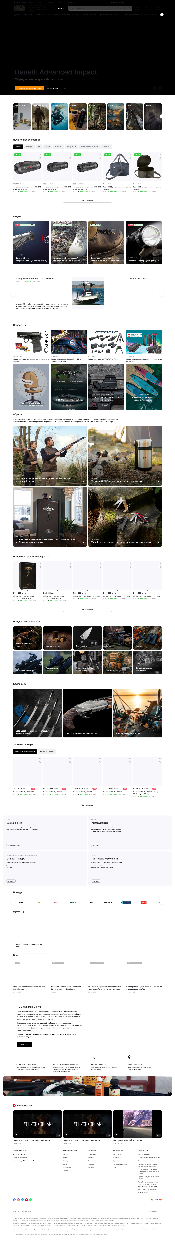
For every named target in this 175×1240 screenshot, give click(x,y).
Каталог (66, 1154)
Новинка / (58, 147)
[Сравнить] (40, 158)
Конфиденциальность (120, 1164)
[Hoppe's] (87, 1086)
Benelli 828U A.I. (53, 88)
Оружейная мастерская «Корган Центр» (29, 945)
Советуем (29, 147)
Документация (143, 1161)
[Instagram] (18, 1199)
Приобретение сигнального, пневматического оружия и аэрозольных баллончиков (148, 1184)
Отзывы (90, 1161)
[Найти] (129, 8)
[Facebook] (14, 1199)
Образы (65, 1170)
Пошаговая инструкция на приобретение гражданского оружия (148, 1171)
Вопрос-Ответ (143, 1192)
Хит (39, 147)
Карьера (91, 1164)
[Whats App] (30, 1199)
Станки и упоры (16, 858)
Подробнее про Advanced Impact (29, 88)
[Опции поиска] (120, 8)
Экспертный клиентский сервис (66, 1064)
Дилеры (91, 1167)
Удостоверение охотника (89, 147)
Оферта (115, 1167)
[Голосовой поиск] (124, 8)
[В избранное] (40, 154)
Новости (91, 1157)
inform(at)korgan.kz (20, 1157)
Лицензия (106, 147)
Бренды (65, 1161)
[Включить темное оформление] (161, 2)
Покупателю (143, 1150)
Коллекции (67, 1167)
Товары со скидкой (47, 751)
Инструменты (99, 822)
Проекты (116, 1161)
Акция (47, 147)
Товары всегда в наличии (26, 1064)
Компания (92, 1150)
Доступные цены (135, 1064)
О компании (24, 1045)
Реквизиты (117, 1154)
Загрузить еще (87, 200)
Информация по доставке (147, 1189)
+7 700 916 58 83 (117, 2)
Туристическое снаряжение (25, 751)
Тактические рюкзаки (104, 858)
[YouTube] (26, 1199)
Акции (65, 1157)
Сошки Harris (14, 822)
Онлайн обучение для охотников (149, 1157)
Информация (118, 1150)
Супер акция (71, 147)
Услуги (65, 1164)
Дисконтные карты (98, 1064)
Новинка (18, 147)
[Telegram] (22, 1199)
